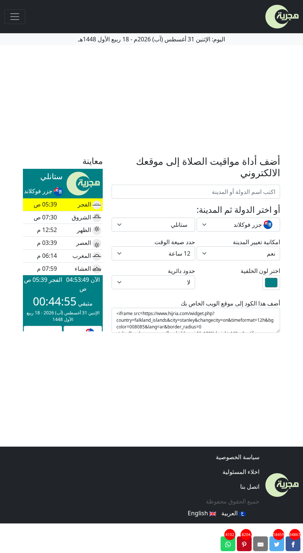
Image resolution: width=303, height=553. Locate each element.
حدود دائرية (181, 271)
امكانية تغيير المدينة (256, 242)
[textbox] (242, 224)
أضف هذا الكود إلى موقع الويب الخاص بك (230, 303)
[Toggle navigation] (14, 16)
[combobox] (238, 225)
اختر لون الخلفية (260, 271)
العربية (230, 513)
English (199, 513)
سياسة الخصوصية (237, 457)
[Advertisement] (151, 100)
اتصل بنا (249, 486)
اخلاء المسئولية (240, 472)
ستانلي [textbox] (179, 225)
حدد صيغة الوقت (174, 242)
